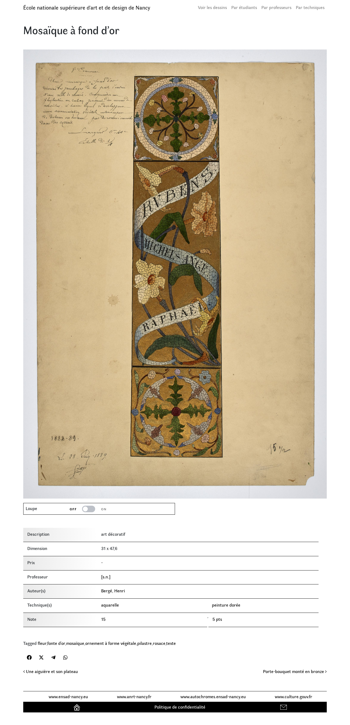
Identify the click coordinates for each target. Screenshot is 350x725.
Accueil (77, 707)
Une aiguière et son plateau (51, 671)
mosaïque (75, 643)
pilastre (144, 643)
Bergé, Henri (113, 590)
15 (103, 619)
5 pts (217, 619)
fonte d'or (56, 643)
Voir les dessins (212, 7)
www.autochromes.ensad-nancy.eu (213, 696)
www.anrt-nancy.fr (134, 696)
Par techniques (310, 7)
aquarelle (110, 605)
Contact (284, 707)
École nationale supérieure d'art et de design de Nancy (86, 7)
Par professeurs (276, 7)
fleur (42, 643)
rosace (159, 643)
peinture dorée (226, 605)
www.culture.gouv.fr (293, 696)
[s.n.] (105, 577)
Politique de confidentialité (179, 707)
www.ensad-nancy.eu (68, 696)
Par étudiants (244, 7)
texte (171, 643)
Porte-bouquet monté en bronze (294, 671)
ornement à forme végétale (110, 643)
